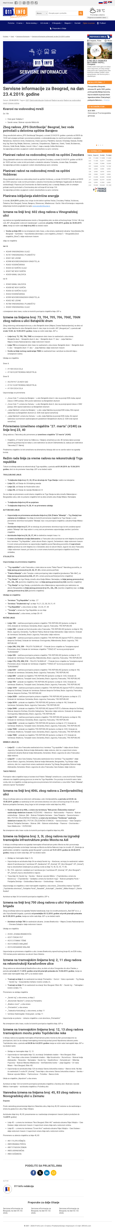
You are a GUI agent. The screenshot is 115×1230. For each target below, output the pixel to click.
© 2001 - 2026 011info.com (34, 1226)
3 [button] (100, 145)
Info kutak (44, 23)
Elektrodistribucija (37, 100)
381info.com (86, 1226)
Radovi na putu (57, 100)
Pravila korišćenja (58, 1226)
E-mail (78, 1226)
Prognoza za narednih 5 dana (97, 17)
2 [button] (98, 145)
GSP (27, 100)
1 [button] (96, 145)
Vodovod (47, 100)
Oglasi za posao (89, 23)
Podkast (102, 23)
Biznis (39, 13)
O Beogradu (56, 23)
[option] (100, 115)
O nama (19, 23)
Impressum (70, 1226)
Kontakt (78, 23)
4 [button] (102, 145)
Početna (11, 23)
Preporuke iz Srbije (59, 28)
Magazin (68, 23)
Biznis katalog (31, 23)
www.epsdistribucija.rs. (41, 206)
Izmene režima (13, 103)
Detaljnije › (107, 100)
